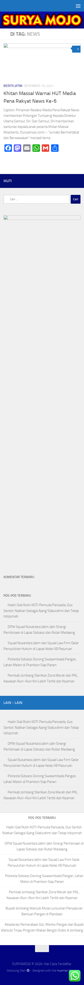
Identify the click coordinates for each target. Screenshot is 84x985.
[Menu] (78, 6)
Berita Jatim (13, 86)
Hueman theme (67, 970)
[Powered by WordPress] (27, 970)
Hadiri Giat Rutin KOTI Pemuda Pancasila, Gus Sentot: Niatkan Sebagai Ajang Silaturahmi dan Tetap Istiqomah (41, 610)
